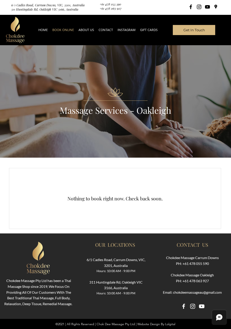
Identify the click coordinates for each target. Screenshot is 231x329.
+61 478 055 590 (110, 4)
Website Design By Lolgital (156, 324)
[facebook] (191, 7)
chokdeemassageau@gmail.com (197, 292)
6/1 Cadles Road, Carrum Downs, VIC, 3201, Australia (48, 5)
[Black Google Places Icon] (216, 7)
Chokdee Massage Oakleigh (192, 275)
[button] (126, 30)
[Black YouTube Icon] (207, 7)
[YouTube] (201, 306)
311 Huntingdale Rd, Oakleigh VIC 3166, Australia (44, 9)
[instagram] (199, 7)
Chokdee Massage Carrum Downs (192, 257)
